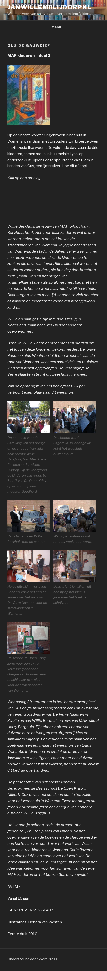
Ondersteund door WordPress (32, 959)
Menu (56, 27)
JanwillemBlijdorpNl (49, 7)
